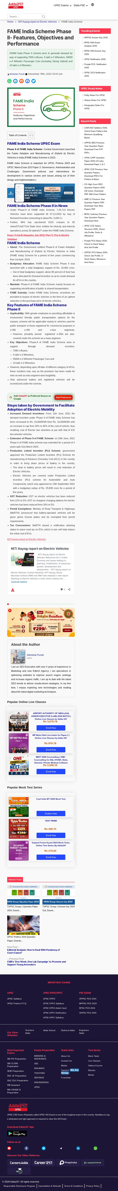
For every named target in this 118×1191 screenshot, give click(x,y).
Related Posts (15, 879)
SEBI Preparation (15, 1071)
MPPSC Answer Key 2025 (96, 37)
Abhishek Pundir (17, 74)
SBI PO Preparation (16, 1059)
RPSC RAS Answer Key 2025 (95, 52)
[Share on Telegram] (15, 81)
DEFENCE (39, 1077)
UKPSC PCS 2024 (88, 1013)
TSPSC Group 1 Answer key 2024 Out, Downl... (58, 908)
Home (10, 22)
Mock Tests (93, 1056)
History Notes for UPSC (95, 100)
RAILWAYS (39, 1068)
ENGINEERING (41, 1082)
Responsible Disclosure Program (19, 1186)
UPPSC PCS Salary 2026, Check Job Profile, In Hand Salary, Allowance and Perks (96, 257)
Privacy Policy (92, 1186)
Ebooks (91, 1070)
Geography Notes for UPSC (94, 107)
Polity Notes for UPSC (94, 95)
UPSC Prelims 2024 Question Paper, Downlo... (21, 939)
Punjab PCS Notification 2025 (95, 66)
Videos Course (95, 1065)
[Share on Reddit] (21, 81)
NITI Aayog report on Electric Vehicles (37, 22)
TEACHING (39, 1073)
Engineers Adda (84, 1031)
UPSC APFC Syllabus (53, 1017)
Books (91, 1075)
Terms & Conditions (73, 1186)
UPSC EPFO (49, 999)
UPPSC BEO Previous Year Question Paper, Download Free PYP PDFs (94, 148)
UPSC (37, 1087)
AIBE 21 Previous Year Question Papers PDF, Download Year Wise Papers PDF (94, 204)
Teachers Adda (29, 1031)
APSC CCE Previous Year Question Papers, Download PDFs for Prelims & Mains (96, 174)
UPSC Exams (61, 5)
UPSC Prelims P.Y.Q (16, 1003)
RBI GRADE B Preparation (14, 1091)
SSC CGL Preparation (17, 1080)
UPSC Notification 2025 (95, 59)
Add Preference (63, 397)
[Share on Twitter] (33, 81)
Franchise (66, 1077)
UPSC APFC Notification (54, 1013)
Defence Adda (68, 1030)
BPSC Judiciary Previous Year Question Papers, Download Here (95, 217)
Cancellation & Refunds (49, 1186)
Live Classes (94, 1061)
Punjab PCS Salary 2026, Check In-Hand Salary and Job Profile (95, 244)
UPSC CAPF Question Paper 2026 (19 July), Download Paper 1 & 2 (94, 161)
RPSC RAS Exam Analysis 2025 (92, 44)
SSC (36, 1063)
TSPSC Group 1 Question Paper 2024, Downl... (22, 908)
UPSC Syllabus (14, 999)
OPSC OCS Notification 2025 (94, 74)
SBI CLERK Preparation (13, 1064)
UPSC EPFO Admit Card (54, 1008)
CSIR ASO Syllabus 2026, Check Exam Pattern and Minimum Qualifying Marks (96, 133)
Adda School (49, 1030)
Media (64, 1065)
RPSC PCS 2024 (87, 1008)
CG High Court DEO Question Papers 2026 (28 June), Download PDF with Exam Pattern (95, 189)
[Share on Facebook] (27, 81)
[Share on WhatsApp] (9, 81)
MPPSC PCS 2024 (88, 1003)
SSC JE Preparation (16, 1076)
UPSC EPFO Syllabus (53, 1003)
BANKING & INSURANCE (40, 1057)
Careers (70, 1071)
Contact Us (66, 1061)
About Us (65, 1056)
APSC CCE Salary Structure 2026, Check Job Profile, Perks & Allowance (94, 231)
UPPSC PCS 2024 (88, 999)
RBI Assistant (13, 1085)
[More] (92, 5)
